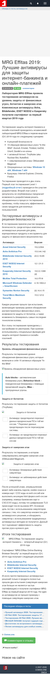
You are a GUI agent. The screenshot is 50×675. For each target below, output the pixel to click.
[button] (10, 647)
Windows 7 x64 (19, 170)
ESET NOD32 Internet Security (13, 265)
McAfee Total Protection (15, 278)
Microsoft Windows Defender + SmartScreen (17, 284)
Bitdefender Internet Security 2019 (17, 257)
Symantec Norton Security (16, 290)
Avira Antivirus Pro (12, 251)
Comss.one (9, 634)
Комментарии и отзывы (20, 640)
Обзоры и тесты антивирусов (14, 8)
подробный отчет (12, 187)
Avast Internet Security (14, 247)
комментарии (28, 88)
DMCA (44, 672)
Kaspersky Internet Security (21, 571)
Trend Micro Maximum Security (14, 296)
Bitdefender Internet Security (21, 564)
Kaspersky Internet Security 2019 (17, 272)
